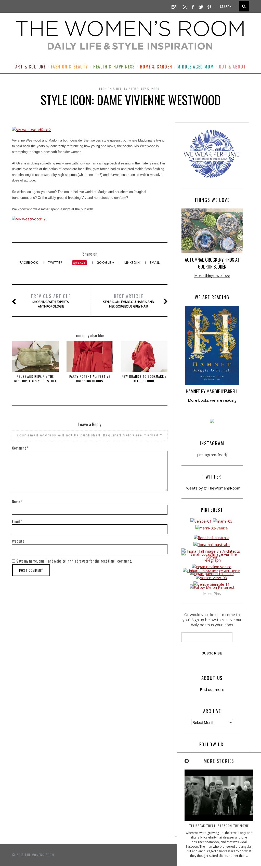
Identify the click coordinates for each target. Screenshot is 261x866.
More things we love (212, 275)
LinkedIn (132, 262)
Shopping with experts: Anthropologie (51, 301)
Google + (106, 262)
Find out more (212, 689)
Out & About (232, 67)
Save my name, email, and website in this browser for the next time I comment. (74, 561)
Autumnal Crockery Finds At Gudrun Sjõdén (212, 263)
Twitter (55, 262)
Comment (20, 448)
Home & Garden (156, 67)
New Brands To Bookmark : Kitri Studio (144, 378)
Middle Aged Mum (195, 67)
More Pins (212, 593)
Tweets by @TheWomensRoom (212, 488)
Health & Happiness (114, 67)
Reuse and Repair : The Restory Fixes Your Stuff (35, 378)
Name (17, 501)
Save (81, 262)
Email (155, 262)
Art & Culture (30, 67)
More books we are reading (212, 400)
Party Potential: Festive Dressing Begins (89, 378)
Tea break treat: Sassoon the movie (219, 825)
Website (18, 541)
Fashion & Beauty (69, 67)
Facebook (29, 262)
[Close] (187, 761)
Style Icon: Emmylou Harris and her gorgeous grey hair (128, 301)
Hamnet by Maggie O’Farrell (212, 391)
